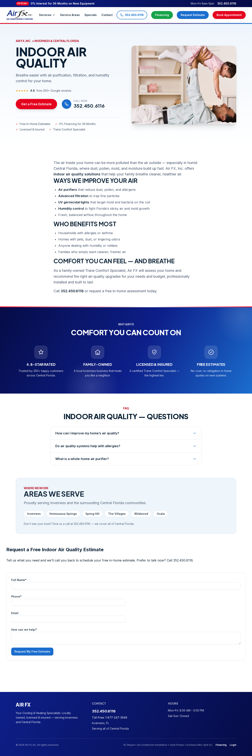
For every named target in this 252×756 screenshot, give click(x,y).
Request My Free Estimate (32, 651)
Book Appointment (229, 15)
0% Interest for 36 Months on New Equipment (55, 3)
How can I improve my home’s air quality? (87, 433)
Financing (162, 15)
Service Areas (70, 15)
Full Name (19, 580)
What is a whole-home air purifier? (82, 459)
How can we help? (24, 629)
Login (233, 744)
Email (15, 613)
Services (45, 15)
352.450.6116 (226, 3)
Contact (107, 15)
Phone (16, 596)
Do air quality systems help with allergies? (87, 446)
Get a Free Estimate (36, 104)
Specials (90, 15)
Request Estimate (193, 15)
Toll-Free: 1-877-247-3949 (109, 717)
